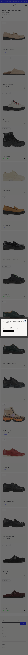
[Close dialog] (25, 321)
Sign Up (8, 330)
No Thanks (19, 330)
